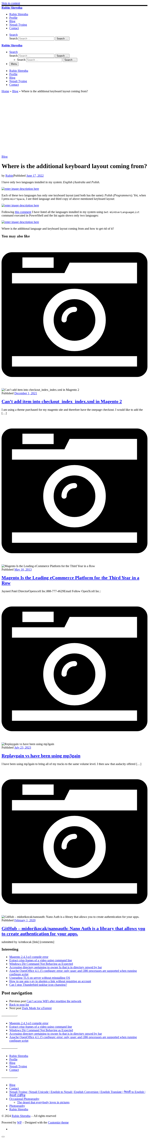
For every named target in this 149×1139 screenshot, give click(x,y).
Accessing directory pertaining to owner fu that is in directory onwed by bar (55, 967)
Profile (13, 1059)
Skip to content (11, 3)
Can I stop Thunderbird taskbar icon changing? (38, 984)
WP (19, 1122)
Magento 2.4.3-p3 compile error (28, 956)
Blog (15, 91)
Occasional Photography (24, 1098)
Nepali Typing (18, 1066)
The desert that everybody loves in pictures (43, 1102)
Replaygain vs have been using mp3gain (41, 755)
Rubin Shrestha (18, 1056)
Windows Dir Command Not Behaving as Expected (41, 963)
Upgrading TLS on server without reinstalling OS (39, 977)
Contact (14, 1069)
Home (5, 91)
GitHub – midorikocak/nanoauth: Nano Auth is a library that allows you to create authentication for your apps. (73, 931)
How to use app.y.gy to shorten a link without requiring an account (50, 981)
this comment (23, 212)
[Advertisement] (74, 126)
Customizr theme (58, 1122)
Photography (17, 1105)
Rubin (9, 175)
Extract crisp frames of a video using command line (40, 960)
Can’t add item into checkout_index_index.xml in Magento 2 (62, 401)
